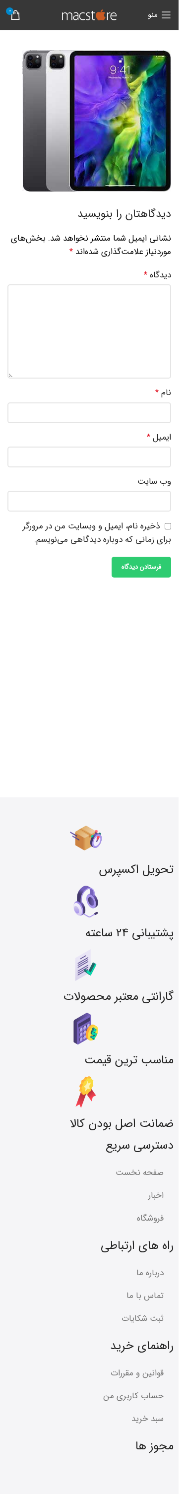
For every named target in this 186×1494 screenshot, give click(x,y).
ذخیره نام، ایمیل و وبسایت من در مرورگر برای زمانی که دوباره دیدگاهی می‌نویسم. (97, 533)
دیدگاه (157, 275)
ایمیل (159, 437)
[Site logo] (89, 14)
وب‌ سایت (154, 481)
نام (163, 392)
